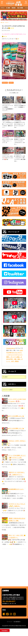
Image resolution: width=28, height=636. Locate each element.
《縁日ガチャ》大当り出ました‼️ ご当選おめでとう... (16, 473)
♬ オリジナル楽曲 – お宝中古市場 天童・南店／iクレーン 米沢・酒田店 (14, 359)
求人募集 (8, 7)
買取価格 (13, 7)
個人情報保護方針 (17, 621)
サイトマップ (9, 621)
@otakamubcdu (10, 348)
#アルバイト (12, 354)
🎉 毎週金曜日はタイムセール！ (16, 490)
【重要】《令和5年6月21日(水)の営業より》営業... (16, 519)
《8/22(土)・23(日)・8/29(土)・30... (17, 442)
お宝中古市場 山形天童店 (13, 625)
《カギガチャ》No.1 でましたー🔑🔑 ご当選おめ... (16, 505)
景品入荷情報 (20, 7)
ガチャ (11, 82)
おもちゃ (5, 82)
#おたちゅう (15, 352)
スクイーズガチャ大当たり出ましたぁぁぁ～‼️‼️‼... (17, 400)
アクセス (2, 7)
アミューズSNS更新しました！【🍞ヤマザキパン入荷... (17, 456)
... (12, 629)
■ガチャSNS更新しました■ (16, 416)
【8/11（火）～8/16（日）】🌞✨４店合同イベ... (17, 536)
